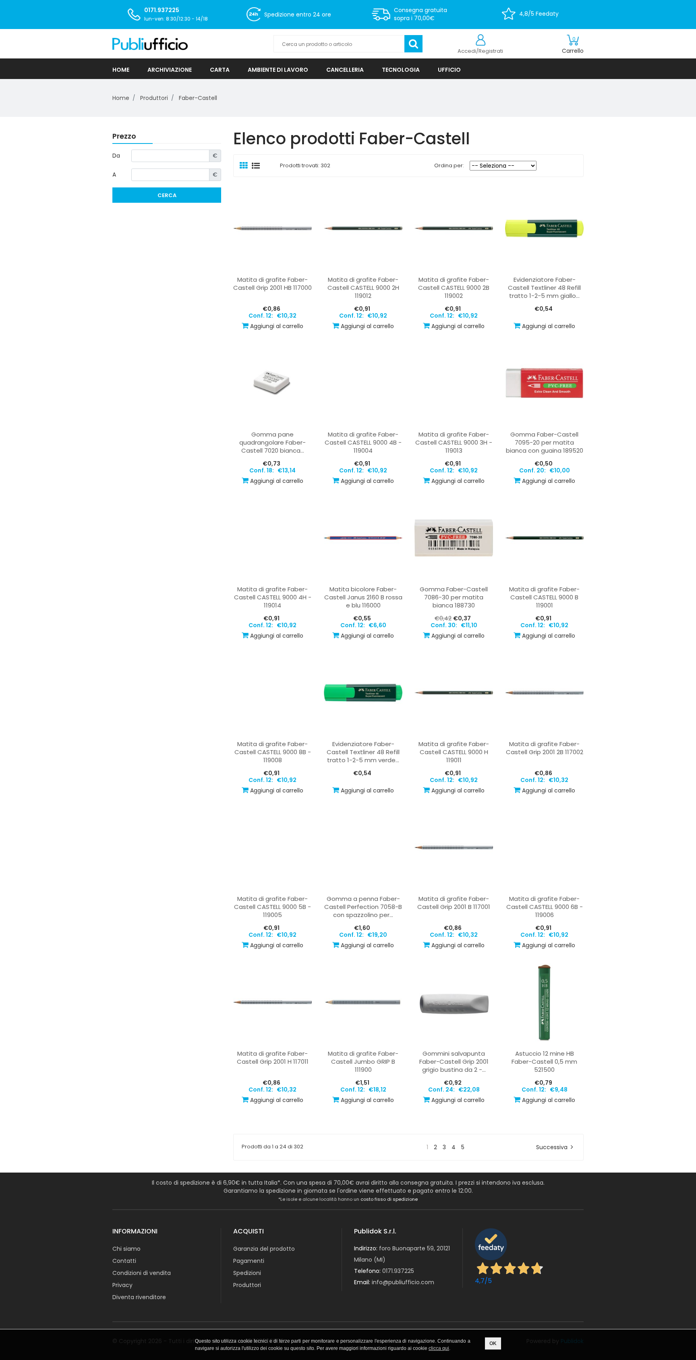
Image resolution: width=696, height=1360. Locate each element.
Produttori (247, 1285)
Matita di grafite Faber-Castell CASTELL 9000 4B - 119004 (363, 442)
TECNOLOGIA (401, 70)
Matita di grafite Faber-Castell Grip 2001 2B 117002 (544, 748)
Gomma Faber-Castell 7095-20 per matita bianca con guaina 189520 (544, 442)
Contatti (124, 1261)
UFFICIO (449, 70)
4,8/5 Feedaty (539, 14)
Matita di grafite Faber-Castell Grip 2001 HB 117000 (272, 284)
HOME (120, 70)
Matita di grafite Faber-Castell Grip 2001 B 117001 (453, 903)
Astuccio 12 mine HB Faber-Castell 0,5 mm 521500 (544, 1062)
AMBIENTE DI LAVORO (278, 70)
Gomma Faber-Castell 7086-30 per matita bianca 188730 (454, 597)
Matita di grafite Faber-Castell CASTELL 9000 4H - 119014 (272, 597)
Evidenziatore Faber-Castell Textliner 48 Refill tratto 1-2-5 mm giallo (544, 288)
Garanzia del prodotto (264, 1249)
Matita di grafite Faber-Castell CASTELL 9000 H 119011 (453, 752)
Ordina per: (447, 165)
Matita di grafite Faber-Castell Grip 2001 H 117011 (273, 1058)
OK (493, 1343)
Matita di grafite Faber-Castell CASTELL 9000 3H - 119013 (453, 442)
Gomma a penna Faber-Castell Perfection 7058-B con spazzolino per (363, 907)
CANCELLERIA (345, 70)
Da (116, 156)
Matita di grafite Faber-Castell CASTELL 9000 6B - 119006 (544, 907)
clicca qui (439, 1348)
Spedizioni (247, 1273)
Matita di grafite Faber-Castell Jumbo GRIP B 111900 (363, 1062)
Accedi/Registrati (480, 51)
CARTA (220, 70)
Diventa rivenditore (139, 1297)
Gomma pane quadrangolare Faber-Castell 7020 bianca (272, 442)
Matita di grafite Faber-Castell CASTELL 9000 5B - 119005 (272, 907)
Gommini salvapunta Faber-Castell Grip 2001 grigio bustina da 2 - (454, 1062)
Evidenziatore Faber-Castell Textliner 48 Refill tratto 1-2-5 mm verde (363, 752)
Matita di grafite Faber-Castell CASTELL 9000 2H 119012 (363, 288)
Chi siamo (126, 1249)
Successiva (552, 1147)
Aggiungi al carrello (276, 326)
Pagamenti (248, 1261)
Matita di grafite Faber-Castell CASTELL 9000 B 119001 (544, 597)
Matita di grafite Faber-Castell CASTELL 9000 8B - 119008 (272, 752)
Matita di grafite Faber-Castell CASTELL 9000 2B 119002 (453, 288)
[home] (186, 44)
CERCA (166, 195)
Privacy (122, 1285)
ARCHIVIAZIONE (169, 70)
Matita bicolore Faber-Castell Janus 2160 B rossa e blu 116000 (363, 597)
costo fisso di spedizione (389, 1199)
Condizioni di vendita (141, 1273)
